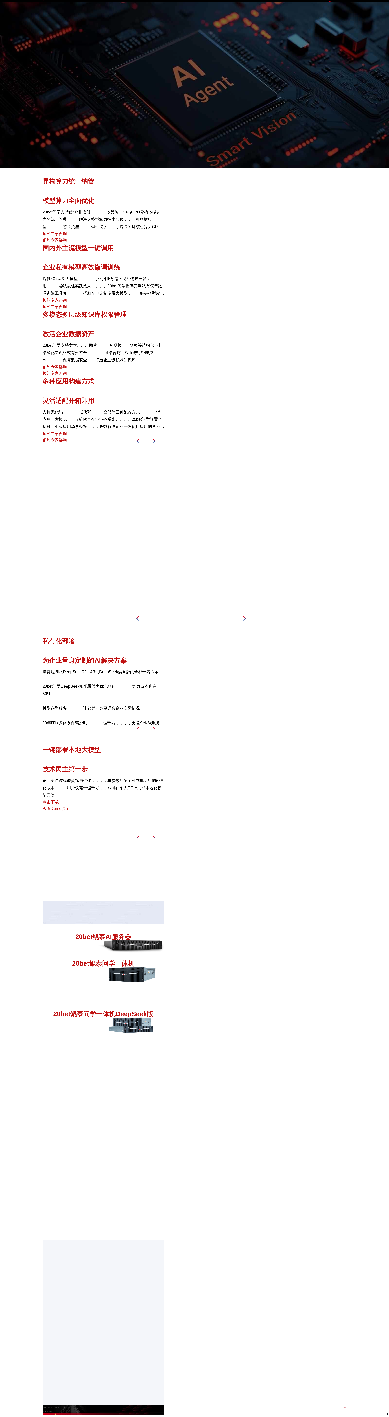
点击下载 (51, 802)
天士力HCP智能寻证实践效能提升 (100, 923)
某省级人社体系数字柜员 (112, 923)
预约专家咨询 (71, 111)
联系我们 (344, 1407)
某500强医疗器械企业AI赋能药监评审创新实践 (87, 923)
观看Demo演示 (56, 808)
